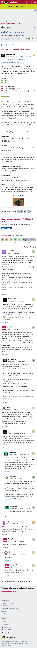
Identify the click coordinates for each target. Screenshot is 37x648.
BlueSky (6, 621)
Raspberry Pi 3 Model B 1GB (12, 23)
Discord (6, 632)
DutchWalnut (10, 54)
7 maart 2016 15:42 (24, 478)
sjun (8, 521)
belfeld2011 (10, 251)
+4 (8, 27)
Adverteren (5, 600)
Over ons (11, 603)
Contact (4, 603)
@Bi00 (10, 433)
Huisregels (5, 606)
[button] (2, 2)
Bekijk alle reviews (9, 45)
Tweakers (4, 641)
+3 (28, 211)
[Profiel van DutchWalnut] (3, 55)
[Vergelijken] (34, 27)
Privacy (3, 611)
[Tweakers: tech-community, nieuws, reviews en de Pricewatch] (11, 2)
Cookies (4, 614)
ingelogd (24, 581)
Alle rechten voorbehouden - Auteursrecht (15, 643)
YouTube (7, 624)
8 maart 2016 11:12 (12, 329)
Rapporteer (21, 59)
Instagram (7, 627)
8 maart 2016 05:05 (23, 554)
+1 (22, 211)
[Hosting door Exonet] (9, 592)
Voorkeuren (12, 614)
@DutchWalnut (13, 454)
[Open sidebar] (35, 10)
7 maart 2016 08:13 (19, 433)
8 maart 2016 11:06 (20, 567)
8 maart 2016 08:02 (13, 253)
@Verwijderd (11, 361)
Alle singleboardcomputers (10, 21)
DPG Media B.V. (24, 641)
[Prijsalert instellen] (22, 35)
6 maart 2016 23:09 (13, 524)
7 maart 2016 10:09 (24, 454)
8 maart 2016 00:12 (18, 541)
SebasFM (13, 476)
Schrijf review (6, 228)
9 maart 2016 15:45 (24, 508)
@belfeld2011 (12, 301)
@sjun (9, 541)
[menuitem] (26, 2)
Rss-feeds (7, 630)
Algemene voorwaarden (9, 608)
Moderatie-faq (17, 236)
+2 (25, 211)
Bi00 (8, 407)
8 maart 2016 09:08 (23, 301)
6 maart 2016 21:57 (12, 409)
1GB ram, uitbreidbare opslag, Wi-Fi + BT (11, 39)
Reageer (5, 294)
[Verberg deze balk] (35, 6)
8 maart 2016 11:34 (22, 361)
